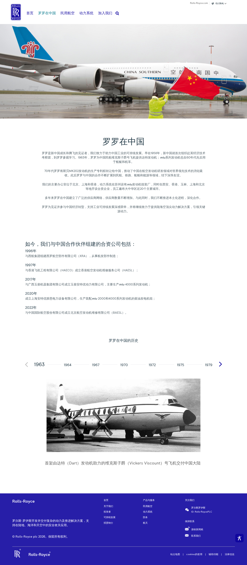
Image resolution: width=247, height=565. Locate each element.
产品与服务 (149, 500)
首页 (106, 500)
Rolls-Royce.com (199, 3)
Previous (27, 366)
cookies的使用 (194, 554)
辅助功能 (213, 554)
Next (221, 364)
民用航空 (147, 506)
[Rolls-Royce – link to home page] (16, 12)
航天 (145, 523)
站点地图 (175, 554)
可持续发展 (109, 517)
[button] (222, 4)
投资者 (107, 512)
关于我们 (108, 506)
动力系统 (147, 512)
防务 (145, 517)
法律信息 (230, 554)
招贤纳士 (108, 523)
